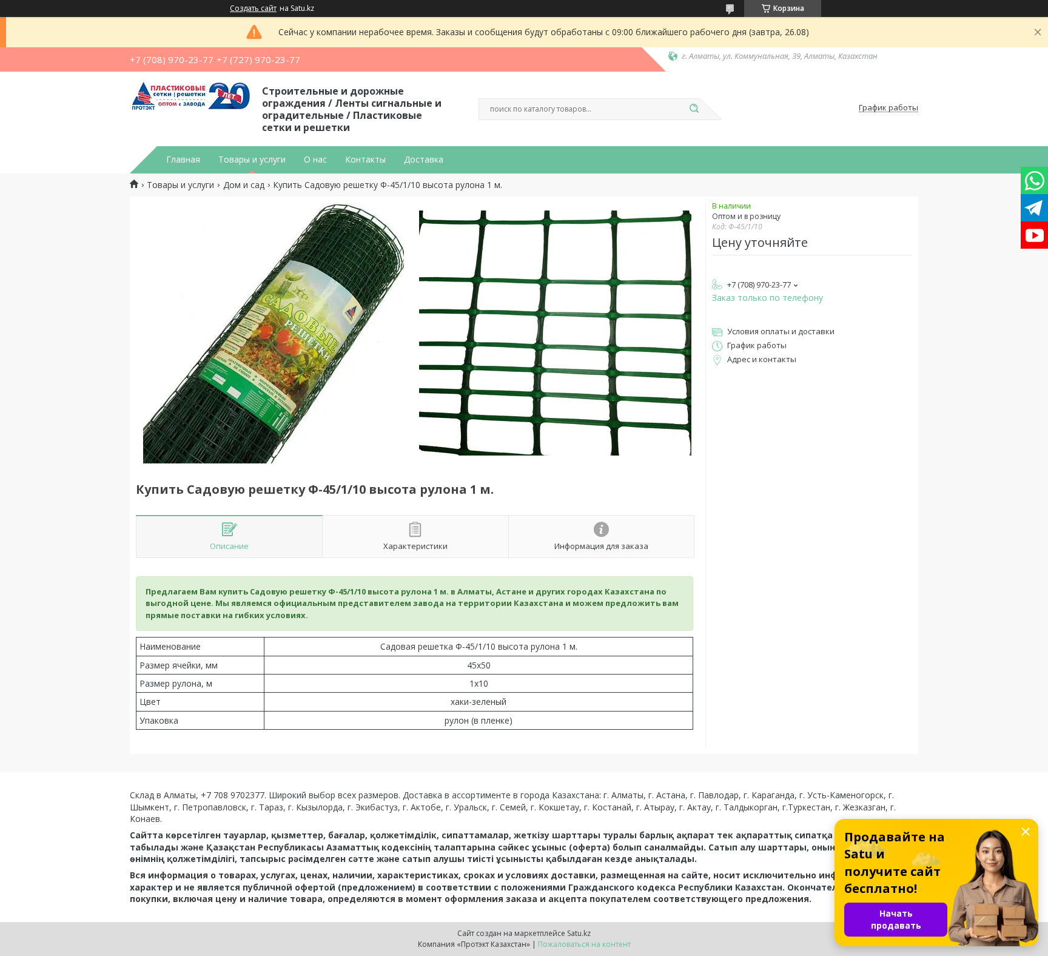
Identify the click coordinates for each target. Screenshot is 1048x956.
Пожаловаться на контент (584, 944)
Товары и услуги (252, 159)
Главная (183, 159)
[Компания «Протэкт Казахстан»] (190, 108)
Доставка (423, 159)
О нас (315, 159)
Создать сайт (253, 8)
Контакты (365, 159)
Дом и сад (243, 185)
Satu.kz (579, 933)
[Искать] (694, 109)
